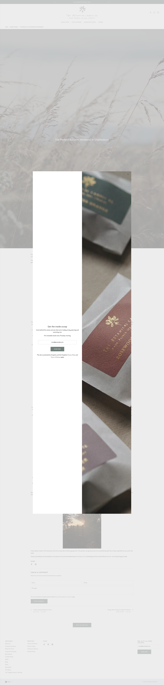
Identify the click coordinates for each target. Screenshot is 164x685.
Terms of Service (55, 357)
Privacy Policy (71, 355)
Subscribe (57, 349)
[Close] (128, 174)
